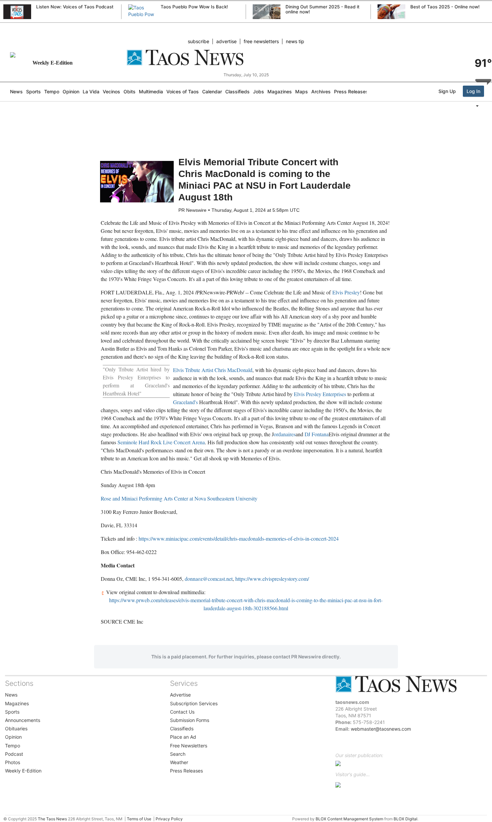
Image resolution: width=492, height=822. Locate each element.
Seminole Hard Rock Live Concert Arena (161, 442)
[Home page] (246, 57)
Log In (473, 91)
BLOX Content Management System (349, 818)
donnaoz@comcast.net (209, 578)
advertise (226, 41)
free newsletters (261, 41)
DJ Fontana (317, 434)
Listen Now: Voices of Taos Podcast (74, 6)
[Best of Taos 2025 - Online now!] (391, 12)
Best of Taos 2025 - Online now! (445, 6)
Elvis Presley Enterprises (320, 393)
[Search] (490, 119)
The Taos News (52, 818)
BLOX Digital (405, 818)
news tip (295, 41)
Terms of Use (139, 818)
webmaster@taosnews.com (381, 729)
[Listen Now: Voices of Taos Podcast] (17, 12)
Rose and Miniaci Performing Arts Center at (179, 498)
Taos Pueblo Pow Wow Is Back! (194, 6)
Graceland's (185, 401)
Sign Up (447, 91)
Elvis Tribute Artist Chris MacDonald (212, 369)
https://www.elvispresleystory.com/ (272, 578)
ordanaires (285, 434)
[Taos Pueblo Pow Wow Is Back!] (142, 17)
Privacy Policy (169, 818)
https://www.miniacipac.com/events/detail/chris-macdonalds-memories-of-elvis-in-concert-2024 (239, 538)
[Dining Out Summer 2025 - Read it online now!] (266, 12)
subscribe (198, 41)
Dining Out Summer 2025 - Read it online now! (322, 9)
